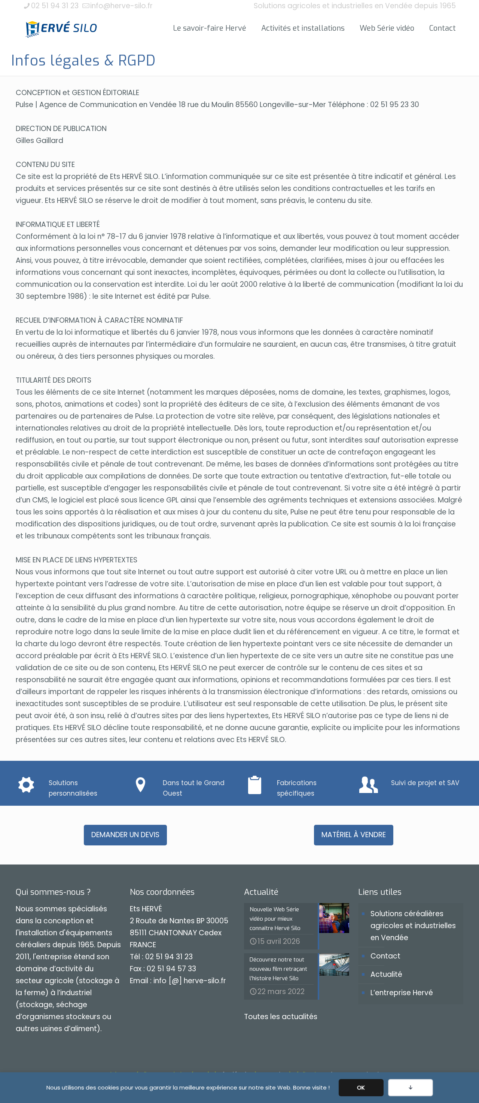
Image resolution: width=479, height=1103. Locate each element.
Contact (385, 956)
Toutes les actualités (280, 1017)
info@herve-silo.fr (121, 6)
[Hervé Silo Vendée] (61, 28)
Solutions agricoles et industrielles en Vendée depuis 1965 (355, 6)
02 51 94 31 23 (55, 6)
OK (361, 1087)
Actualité (386, 974)
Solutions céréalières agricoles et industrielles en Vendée (413, 926)
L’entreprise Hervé (401, 993)
